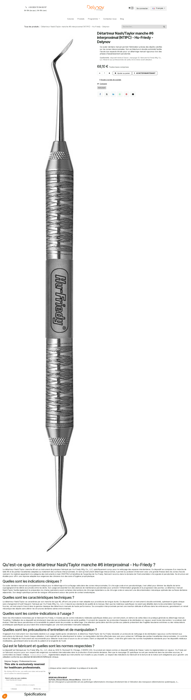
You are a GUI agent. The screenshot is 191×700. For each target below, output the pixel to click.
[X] (106, 94)
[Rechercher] (164, 27)
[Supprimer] (99, 73)
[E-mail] (133, 94)
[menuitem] (70, 19)
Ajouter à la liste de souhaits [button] (111, 80)
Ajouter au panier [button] (123, 73)
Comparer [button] (103, 84)
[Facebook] (100, 94)
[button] (144, 73)
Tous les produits (31, 26)
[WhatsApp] (119, 94)
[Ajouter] (109, 73)
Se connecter (142, 8)
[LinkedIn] (113, 94)
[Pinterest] (126, 94)
